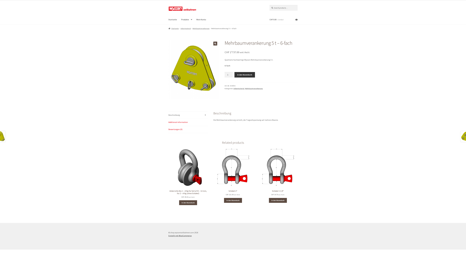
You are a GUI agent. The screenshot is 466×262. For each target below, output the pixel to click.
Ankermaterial (186, 28)
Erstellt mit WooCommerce (180, 235)
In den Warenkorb (244, 75)
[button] (215, 43)
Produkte (185, 19)
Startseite (172, 19)
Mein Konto (201, 19)
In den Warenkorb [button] (188, 203)
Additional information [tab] (178, 122)
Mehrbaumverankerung (201, 28)
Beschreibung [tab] (174, 115)
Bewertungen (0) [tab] (175, 129)
